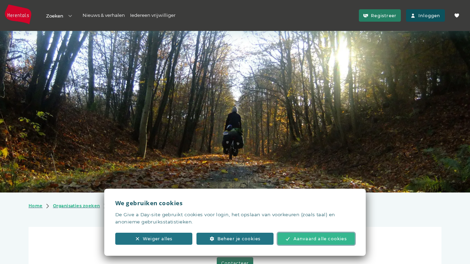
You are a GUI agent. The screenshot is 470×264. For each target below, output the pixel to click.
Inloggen (429, 15)
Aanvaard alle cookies (320, 238)
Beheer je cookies (238, 238)
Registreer (383, 15)
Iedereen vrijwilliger (152, 15)
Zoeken (54, 16)
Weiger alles (157, 238)
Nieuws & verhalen (104, 15)
